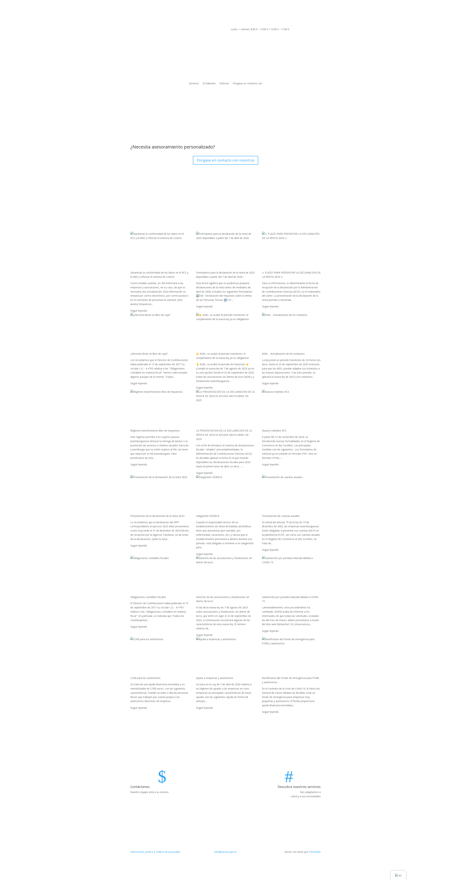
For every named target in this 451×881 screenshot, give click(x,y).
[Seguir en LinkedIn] (133, 30)
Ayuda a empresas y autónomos (214, 678)
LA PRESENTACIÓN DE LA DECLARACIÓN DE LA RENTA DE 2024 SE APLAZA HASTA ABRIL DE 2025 (224, 435)
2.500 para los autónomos (145, 678)
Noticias (224, 83)
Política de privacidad (168, 851)
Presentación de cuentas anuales (281, 516)
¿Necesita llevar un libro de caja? (149, 353)
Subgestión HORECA (207, 516)
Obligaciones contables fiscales (148, 597)
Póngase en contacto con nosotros (225, 160)
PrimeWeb (315, 851)
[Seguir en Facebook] (140, 30)
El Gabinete (209, 83)
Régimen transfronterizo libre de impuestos (155, 430)
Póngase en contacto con (247, 83)
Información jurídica (141, 851)
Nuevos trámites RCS (274, 430)
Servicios (194, 83)
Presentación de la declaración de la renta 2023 (157, 516)
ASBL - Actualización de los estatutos (283, 353)
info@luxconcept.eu (225, 851)
